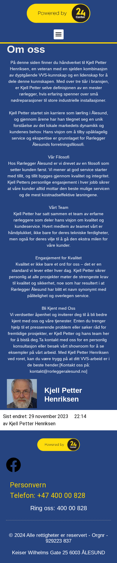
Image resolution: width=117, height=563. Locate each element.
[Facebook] (13, 464)
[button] (59, 34)
